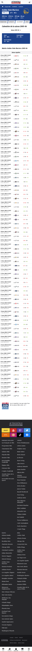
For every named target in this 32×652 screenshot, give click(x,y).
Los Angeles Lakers (7, 575)
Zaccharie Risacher (22, 505)
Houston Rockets (7, 566)
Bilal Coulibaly (21, 508)
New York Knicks (7, 595)
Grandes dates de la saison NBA (8, 474)
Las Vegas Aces (21, 557)
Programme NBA (7, 446)
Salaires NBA (5, 451)
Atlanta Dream (21, 538)
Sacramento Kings (7, 616)
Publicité (21, 637)
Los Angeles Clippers (8, 572)
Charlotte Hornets (7, 544)
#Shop (6, 430)
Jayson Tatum (21, 489)
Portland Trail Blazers (6, 612)
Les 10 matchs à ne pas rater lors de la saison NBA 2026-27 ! (20, 404)
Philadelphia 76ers (7, 605)
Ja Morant (20, 457)
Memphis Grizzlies (7, 578)
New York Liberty (22, 566)
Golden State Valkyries (21, 551)
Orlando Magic (6, 602)
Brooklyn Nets (6, 541)
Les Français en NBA (8, 443)
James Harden (21, 469)
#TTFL (5, 435)
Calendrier (21, 6)
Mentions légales (13, 642)
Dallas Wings (21, 547)
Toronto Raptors (7, 625)
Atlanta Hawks (6, 535)
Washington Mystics (23, 575)
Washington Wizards (8, 631)
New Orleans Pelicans (8, 592)
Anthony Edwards (22, 466)
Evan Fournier (21, 480)
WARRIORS (14, 6)
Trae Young (20, 495)
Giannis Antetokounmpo (22, 476)
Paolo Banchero (22, 526)
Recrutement (24, 640)
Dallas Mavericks (7, 553)
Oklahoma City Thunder (6, 598)
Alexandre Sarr (21, 511)
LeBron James (21, 446)
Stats (26, 22)
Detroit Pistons (6, 559)
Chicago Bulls (6, 547)
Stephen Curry (21, 448)
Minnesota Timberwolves (6, 588)
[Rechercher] (2, 2)
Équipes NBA (8, 6)
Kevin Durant (21, 454)
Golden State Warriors (6, 562)
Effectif (11, 22)
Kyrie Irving (20, 460)
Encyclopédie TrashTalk (6, 461)
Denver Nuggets (6, 556)
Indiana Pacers (6, 569)
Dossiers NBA (6, 457)
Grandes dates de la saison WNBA (23, 588)
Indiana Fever (21, 554)
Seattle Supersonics (7, 622)
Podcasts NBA (6, 468)
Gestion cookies (21, 642)
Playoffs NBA (6, 454)
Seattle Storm (21, 572)
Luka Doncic (21, 463)
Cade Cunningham (22, 523)
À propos (11, 637)
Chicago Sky (20, 541)
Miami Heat (5, 581)
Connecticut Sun (22, 544)
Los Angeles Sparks (23, 560)
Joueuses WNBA (21, 584)
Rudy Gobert (20, 451)
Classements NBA (7, 448)
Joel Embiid (20, 517)
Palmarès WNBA (22, 578)
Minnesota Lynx (22, 563)
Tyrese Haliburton (22, 520)
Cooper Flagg (21, 529)
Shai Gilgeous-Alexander (21, 501)
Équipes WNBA (21, 581)
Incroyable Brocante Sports (8, 479)
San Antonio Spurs (7, 619)
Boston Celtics (6, 538)
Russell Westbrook (22, 492)
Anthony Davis (21, 498)
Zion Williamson (22, 483)
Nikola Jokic (20, 472)
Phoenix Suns (6, 608)
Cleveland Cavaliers (7, 550)
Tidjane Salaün (21, 514)
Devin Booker (21, 486)
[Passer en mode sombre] (30, 2)
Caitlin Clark (21, 535)
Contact (16, 637)
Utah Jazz (4, 628)
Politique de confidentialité (15, 640)
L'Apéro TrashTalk (7, 471)
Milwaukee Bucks (7, 584)
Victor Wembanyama (23, 443)
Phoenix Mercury (22, 569)
